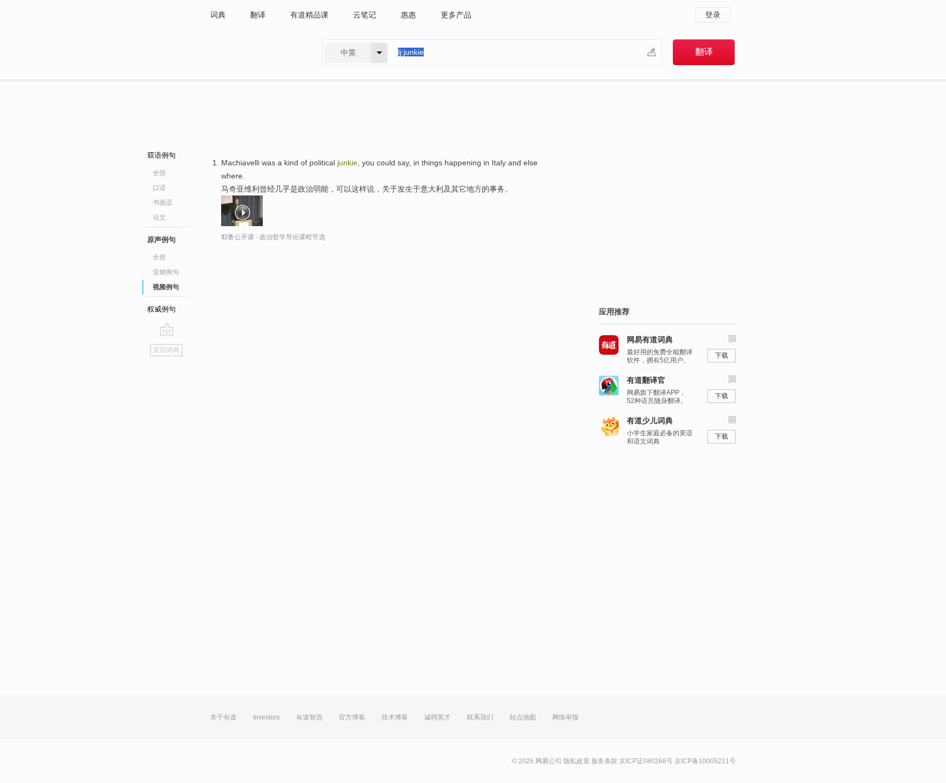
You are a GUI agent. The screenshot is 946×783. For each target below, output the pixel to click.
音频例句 (166, 272)
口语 (159, 188)
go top (167, 329)
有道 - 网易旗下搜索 (255, 52)
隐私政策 (576, 761)
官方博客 (352, 717)
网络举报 (565, 717)
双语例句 (161, 155)
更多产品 (456, 14)
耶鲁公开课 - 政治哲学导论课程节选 (273, 237)
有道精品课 (309, 14)
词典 (218, 14)
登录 (712, 14)
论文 (159, 217)
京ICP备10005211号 (705, 761)
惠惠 (408, 14)
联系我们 (480, 717)
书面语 (162, 202)
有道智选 (309, 717)
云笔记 (364, 14)
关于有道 (223, 717)
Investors (266, 717)
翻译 (258, 14)
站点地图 (523, 717)
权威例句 (161, 309)
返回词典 (166, 350)
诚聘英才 (437, 717)
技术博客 (395, 717)
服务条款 (604, 761)
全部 (159, 173)
